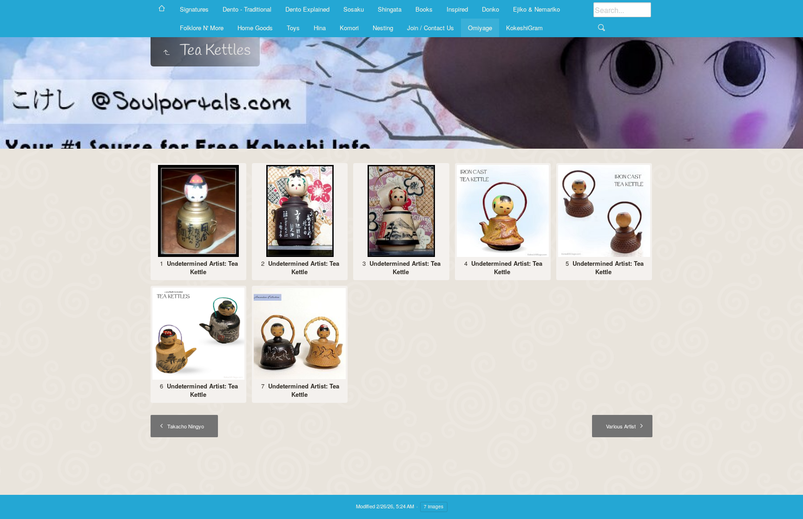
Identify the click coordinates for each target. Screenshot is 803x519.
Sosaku (353, 9)
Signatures (194, 9)
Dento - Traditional (247, 9)
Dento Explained (307, 9)
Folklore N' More (202, 27)
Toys (293, 27)
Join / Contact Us (430, 27)
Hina (320, 27)
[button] (18, 500)
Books (424, 9)
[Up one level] (166, 53)
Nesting (383, 27)
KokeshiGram (524, 27)
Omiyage (480, 27)
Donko (490, 9)
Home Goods (255, 27)
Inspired (457, 9)
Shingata (390, 9)
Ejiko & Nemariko (536, 9)
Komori (349, 27)
